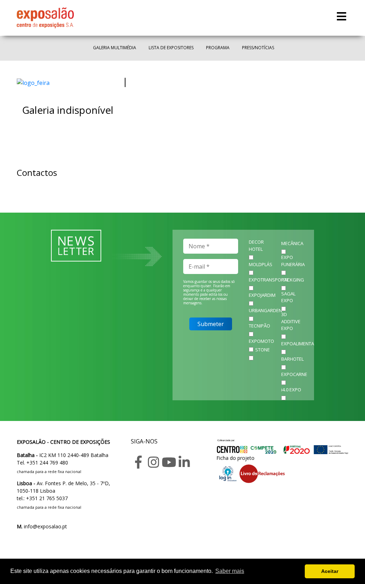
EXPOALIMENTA (297, 343)
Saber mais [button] (229, 571)
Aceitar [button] (329, 571)
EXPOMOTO (261, 341)
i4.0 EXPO (291, 389)
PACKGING (292, 279)
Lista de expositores (171, 48)
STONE (262, 349)
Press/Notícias (258, 48)
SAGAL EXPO (288, 297)
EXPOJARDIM (262, 295)
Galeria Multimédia (114, 48)
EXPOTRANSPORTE (269, 279)
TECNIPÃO (259, 326)
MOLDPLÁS (260, 264)
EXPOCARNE (294, 374)
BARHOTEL (292, 359)
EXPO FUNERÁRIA (293, 261)
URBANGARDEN (265, 310)
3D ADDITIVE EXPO (290, 321)
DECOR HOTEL (256, 245)
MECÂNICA (292, 243)
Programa (218, 48)
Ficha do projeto (235, 457)
